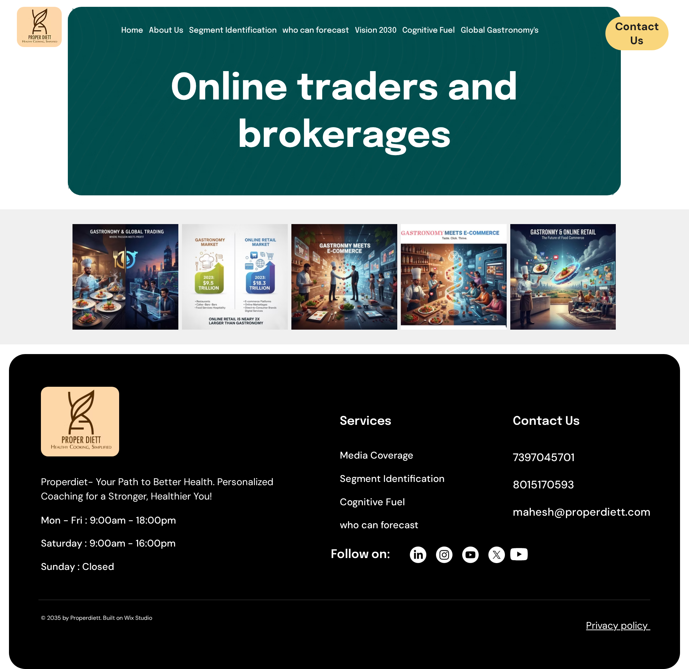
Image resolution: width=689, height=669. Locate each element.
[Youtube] (470, 555)
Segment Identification (395, 478)
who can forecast (379, 525)
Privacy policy (618, 625)
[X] (496, 555)
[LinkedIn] (418, 555)
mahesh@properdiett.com (582, 512)
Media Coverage (376, 455)
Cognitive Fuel (372, 502)
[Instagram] (444, 555)
